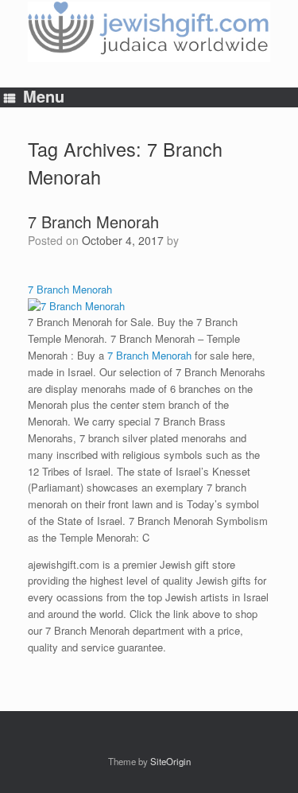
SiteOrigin (170, 761)
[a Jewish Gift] (149, 32)
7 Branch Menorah (93, 221)
